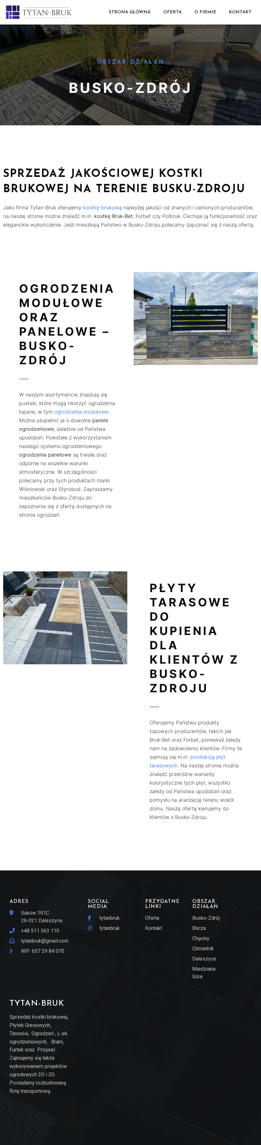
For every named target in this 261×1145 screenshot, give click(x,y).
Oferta (172, 12)
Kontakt (240, 12)
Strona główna (130, 12)
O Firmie (205, 12)
